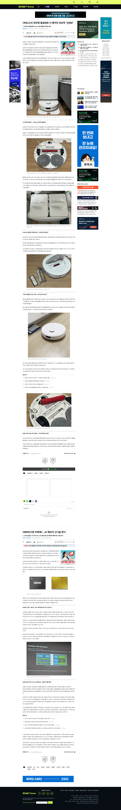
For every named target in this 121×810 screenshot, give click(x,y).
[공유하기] (66, 33)
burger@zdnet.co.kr (36, 453)
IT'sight (76, 6)
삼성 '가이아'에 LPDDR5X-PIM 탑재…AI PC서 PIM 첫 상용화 (39, 725)
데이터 (48, 767)
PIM (34, 769)
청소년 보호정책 (95, 790)
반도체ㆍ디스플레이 (26, 538)
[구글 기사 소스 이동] (59, 33)
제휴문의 (77, 790)
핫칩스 (29, 769)
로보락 (36, 473)
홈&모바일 (25, 28)
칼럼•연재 (85, 6)
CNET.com (25, 799)
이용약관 (89, 790)
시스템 (58, 767)
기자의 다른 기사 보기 (69, 453)
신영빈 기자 (28, 33)
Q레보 (41, 473)
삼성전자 (30, 767)
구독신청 (50, 802)
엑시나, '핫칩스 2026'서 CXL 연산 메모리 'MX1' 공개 (37, 718)
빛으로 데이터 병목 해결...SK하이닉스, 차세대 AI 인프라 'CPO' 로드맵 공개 (42, 728)
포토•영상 (96, 6)
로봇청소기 (30, 473)
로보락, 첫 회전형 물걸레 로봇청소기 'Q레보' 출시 (36, 387)
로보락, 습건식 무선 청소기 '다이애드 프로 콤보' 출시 (37, 378)
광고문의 (66, 790)
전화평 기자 (28, 542)
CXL (38, 767)
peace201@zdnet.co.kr (36, 752)
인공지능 (57, 6)
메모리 (53, 767)
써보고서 (47, 473)
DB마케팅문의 (72, 790)
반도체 (43, 767)
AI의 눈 (66, 6)
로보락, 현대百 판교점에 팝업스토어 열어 (34, 381)
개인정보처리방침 (83, 790)
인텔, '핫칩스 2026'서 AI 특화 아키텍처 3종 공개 (36, 722)
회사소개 (62, 790)
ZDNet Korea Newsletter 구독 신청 (29, 802)
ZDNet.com (29, 799)
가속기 (68, 767)
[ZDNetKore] (27, 4)
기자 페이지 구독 (40, 33)
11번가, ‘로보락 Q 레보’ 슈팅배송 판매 (34, 384)
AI (34, 767)
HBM (63, 767)
